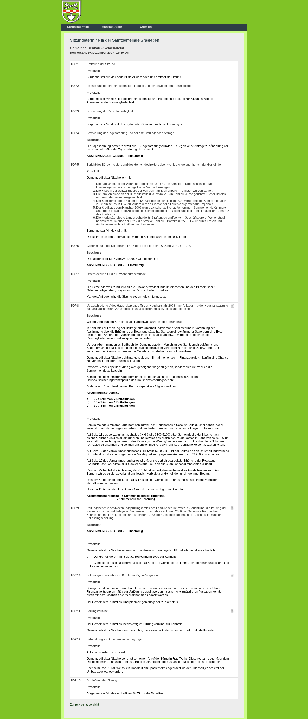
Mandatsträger (112, 27)
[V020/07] (232, 576)
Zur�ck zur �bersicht (84, 704)
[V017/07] (232, 306)
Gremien (146, 27)
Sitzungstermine (78, 27)
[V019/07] (232, 612)
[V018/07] (232, 509)
